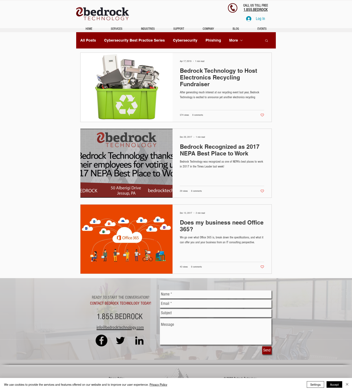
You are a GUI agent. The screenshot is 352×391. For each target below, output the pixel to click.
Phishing (213, 40)
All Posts (88, 40)
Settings (315, 384)
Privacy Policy (158, 384)
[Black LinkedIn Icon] (139, 340)
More (233, 40)
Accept (334, 384)
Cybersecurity (185, 40)
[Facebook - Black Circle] (101, 340)
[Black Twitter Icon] (120, 340)
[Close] (347, 384)
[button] (266, 41)
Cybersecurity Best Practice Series (134, 40)
